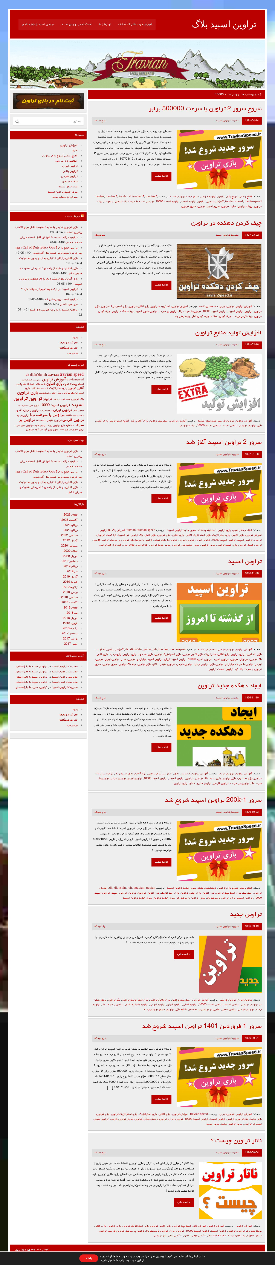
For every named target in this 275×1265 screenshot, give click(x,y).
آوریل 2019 (70, 577)
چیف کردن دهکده (221, 316)
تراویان (100, 535)
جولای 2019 (71, 566)
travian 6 (151, 196)
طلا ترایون (128, 545)
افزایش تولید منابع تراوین (228, 333)
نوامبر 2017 (70, 639)
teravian (139, 888)
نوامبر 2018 (70, 592)
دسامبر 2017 (70, 633)
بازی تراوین (255, 425)
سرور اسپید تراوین (208, 206)
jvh (155, 649)
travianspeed (253, 201)
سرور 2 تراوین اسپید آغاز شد (224, 442)
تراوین (201, 201)
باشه (89, 1258)
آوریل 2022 (70, 540)
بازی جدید (115, 654)
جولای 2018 (71, 608)
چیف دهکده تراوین (122, 311)
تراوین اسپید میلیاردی (149, 659)
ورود (75, 337)
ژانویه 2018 (70, 628)
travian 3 (111, 196)
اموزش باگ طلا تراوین (112, 530)
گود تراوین (105, 545)
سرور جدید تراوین (160, 545)
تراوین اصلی (128, 659)
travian (99, 196)
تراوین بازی (216, 664)
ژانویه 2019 (70, 587)
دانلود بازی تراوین (148, 664)
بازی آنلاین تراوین (139, 306)
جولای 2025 (71, 525)
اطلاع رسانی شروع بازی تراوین (235, 196)
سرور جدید (212, 1124)
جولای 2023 (71, 530)
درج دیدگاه (100, 120)
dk (126, 649)
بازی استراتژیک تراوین (114, 306)
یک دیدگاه (100, 235)
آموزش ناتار (199, 1226)
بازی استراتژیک (221, 535)
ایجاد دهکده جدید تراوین (230, 686)
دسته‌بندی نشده (208, 306)
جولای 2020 (71, 551)
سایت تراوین (228, 206)
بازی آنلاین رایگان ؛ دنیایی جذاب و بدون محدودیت (48, 258)
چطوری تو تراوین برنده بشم (204, 1009)
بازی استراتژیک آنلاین (198, 535)
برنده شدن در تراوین (249, 1231)
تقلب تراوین (224, 545)
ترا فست (111, 535)
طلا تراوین (142, 545)
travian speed (234, 201)
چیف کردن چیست (242, 316)
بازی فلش (150, 535)
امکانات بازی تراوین (66, 161)
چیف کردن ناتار (200, 316)
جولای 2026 (71, 515)
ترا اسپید (123, 535)
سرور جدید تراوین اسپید (184, 196)
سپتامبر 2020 (69, 546)
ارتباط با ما (105, 24)
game (147, 649)
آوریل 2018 (70, 618)
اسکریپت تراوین (160, 306)
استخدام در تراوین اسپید (76, 24)
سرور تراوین (188, 206)
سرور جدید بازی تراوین (185, 545)
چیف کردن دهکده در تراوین (226, 223)
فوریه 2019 (70, 582)
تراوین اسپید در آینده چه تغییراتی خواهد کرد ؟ (49, 289)
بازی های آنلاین (69, 304)
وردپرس (72, 353)
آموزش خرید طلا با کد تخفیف (135, 24)
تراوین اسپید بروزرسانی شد (61, 299)
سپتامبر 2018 (69, 597)
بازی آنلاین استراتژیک (122, 421)
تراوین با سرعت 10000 (74, 415)
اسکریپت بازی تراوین (243, 654)
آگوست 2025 (69, 520)
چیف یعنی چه (182, 316)
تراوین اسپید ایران (175, 659)
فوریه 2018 (70, 623)
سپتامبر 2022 (69, 535)
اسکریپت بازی (182, 773)
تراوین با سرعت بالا (190, 311)
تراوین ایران (227, 306)
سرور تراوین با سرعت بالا (191, 898)
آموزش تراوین (215, 201)
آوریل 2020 (70, 556)
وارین (50, 430)
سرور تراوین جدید (154, 1009)
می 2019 (72, 571)
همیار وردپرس (22, 1249)
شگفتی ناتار (175, 1235)
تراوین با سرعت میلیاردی (239, 664)
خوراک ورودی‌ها (69, 342)
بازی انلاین (102, 421)
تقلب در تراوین (253, 1124)
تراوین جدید (201, 664)
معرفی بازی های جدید (65, 197)
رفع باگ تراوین (127, 664)
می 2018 (72, 613)
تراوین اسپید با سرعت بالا (139, 201)
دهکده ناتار (214, 1235)
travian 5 (138, 196)
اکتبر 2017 (71, 644)
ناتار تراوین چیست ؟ (236, 1141)
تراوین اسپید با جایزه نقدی (38, 24)
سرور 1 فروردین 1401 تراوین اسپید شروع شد (202, 1026)
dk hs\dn (136, 649)
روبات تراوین (245, 206)
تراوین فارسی (208, 196)
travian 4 (125, 196)
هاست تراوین (216, 669)
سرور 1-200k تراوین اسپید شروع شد (213, 800)
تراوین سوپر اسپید (146, 311)
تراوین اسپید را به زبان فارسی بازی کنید (54, 310)
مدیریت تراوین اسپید (227, 120)
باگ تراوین (137, 535)
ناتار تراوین (160, 1235)
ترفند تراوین (187, 425)
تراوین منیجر (167, 664)
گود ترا (117, 545)
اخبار (75, 150)
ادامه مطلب (161, 176)
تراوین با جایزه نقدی (165, 540)
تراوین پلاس (70, 171)
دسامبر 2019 (70, 561)
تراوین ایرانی (186, 540)
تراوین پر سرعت (113, 201)
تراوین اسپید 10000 (167, 201)
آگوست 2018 (69, 602)
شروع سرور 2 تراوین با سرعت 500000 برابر (205, 109)
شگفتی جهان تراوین (195, 1235)
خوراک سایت (72, 216)
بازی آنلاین (142, 421)
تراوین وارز (239, 545)
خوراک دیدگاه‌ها (69, 348)
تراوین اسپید (188, 201)
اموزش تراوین (253, 535)
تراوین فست (255, 545)
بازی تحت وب (145, 654)
